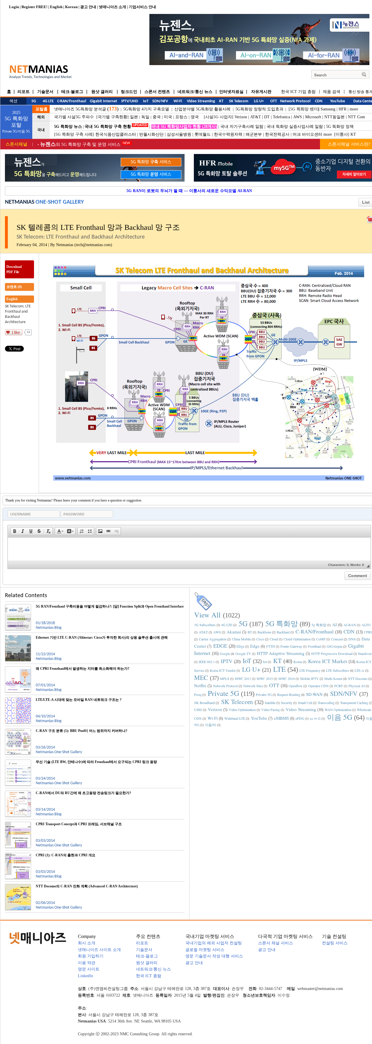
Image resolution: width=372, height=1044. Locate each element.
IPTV (227, 661)
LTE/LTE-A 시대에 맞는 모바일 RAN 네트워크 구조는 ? (78, 700)
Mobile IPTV (309, 678)
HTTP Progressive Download (332, 653)
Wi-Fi (213, 718)
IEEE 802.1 (207, 661)
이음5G (210, 724)
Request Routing (288, 694)
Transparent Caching (354, 702)
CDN (349, 631)
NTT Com (356, 117)
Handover (365, 653)
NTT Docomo (357, 678)
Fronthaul (314, 646)
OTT (274, 685)
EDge (240, 646)
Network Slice (253, 685)
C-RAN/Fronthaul (315, 631)
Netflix (200, 685)
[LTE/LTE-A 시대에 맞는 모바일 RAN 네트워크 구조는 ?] (18, 700)
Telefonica (281, 117)
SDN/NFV (343, 693)
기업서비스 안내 (142, 7)
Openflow (296, 685)
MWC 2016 (286, 678)
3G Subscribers (205, 624)
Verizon (241, 117)
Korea (298, 661)
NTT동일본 (334, 117)
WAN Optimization (338, 709)
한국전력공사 (277, 134)
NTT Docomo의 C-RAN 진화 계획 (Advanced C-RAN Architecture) (87, 886)
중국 (157, 117)
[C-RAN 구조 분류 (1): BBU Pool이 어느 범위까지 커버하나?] (18, 731)
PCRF (338, 685)
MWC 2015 (265, 678)
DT (267, 117)
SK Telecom (237, 701)
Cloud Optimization (297, 639)
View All (207, 614)
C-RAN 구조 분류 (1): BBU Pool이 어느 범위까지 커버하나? (81, 731)
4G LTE (226, 624)
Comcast (337, 639)
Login (14, 7)
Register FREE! (34, 7)
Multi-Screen (333, 678)
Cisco (260, 639)
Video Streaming (301, 709)
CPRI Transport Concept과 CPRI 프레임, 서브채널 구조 (79, 824)
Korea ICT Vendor (223, 670)
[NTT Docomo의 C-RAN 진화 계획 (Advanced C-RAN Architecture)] (18, 886)
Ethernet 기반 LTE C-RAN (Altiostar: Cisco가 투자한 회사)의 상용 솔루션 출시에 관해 (102, 637)
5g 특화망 (319, 624)
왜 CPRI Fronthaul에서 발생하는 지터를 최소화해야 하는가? (82, 669)
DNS (352, 639)
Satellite (270, 702)
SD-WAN (314, 694)
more (354, 109)
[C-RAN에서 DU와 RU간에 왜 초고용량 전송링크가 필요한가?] (18, 793)
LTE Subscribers (337, 670)
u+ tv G (315, 718)
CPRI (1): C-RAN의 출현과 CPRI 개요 (65, 855)
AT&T (255, 117)
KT (353, 134)
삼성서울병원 (179, 134)
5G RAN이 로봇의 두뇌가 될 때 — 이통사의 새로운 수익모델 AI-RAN (189, 191)
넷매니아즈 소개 (112, 7)
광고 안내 (88, 7)
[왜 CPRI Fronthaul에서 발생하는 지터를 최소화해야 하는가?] (18, 669)
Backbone (264, 632)
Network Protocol (225, 685)
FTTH (270, 646)
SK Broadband (204, 702)
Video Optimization (242, 709)
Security (286, 702)
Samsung (328, 109)
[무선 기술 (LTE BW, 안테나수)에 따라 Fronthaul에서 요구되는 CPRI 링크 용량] (18, 762)
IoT (247, 660)
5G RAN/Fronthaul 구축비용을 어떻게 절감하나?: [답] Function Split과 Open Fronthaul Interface (110, 606)
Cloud (274, 639)
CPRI (368, 632)
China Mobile (241, 639)
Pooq (197, 694)
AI (334, 624)
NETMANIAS (19, 202)
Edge (255, 646)
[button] (14, 531)
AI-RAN (350, 624)
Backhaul (283, 632)
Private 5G (223, 693)
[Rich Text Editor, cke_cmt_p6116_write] (189, 549)
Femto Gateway (291, 646)
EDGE (220, 645)
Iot (265, 661)
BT (250, 632)
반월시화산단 (151, 134)
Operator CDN (318, 685)
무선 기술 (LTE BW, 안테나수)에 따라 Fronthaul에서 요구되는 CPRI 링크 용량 (96, 762)
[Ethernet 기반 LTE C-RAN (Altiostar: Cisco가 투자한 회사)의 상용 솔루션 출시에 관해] (18, 637)
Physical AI (356, 685)
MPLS (224, 678)
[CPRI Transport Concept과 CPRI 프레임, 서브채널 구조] (18, 824)
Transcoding (326, 702)
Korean (71, 7)
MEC (201, 677)
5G (243, 623)
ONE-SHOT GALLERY (59, 202)
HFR (342, 109)
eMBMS (281, 718)
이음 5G (339, 717)
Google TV (243, 653)
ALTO (366, 624)
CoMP (321, 639)
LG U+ (251, 669)
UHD (198, 709)
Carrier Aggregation (212, 639)
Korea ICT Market (327, 661)
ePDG (300, 718)
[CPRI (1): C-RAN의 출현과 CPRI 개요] (18, 855)
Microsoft (313, 117)
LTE (279, 669)
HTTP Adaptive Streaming (281, 653)
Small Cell (305, 702)
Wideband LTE (234, 718)
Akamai (234, 632)
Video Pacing (270, 709)
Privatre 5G (264, 694)
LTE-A (359, 670)
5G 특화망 (281, 623)
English (56, 7)
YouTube (259, 718)
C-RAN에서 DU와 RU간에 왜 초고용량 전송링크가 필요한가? (83, 793)
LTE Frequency (310, 670)
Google (225, 653)
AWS (297, 117)
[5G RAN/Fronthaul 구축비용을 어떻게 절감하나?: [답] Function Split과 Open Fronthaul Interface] (18, 606)
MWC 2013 (243, 678)
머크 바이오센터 (307, 134)
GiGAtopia (334, 646)
